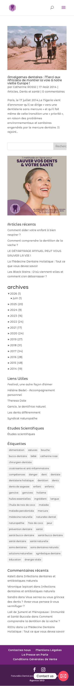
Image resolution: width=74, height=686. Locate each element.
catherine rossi (48, 456)
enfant (37, 486)
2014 (16, 368)
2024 (16, 310)
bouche (45, 450)
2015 (16, 363)
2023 (16, 315)
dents (55, 480)
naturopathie (16, 523)
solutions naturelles (20, 553)
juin (17, 298)
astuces (32, 450)
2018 (16, 345)
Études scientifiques (21, 434)
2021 (16, 327)
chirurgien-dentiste (20, 462)
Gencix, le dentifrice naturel (26, 406)
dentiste (55, 474)
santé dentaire (17, 541)
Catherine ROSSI (24, 87)
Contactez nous (19, 650)
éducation (15, 559)
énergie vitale (33, 559)
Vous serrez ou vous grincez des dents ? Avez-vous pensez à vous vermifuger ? (35, 601)
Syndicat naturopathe (22, 418)
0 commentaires (53, 91)
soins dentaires (18, 547)
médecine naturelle (20, 517)
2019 (16, 339)
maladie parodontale (21, 510)
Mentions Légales (49, 650)
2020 (17, 333)
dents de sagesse (19, 486)
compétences (17, 474)
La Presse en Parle (35, 654)
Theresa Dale (16, 400)
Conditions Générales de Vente (35, 659)
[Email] (63, 676)
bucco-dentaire (18, 456)
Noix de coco (35, 523)
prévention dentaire (20, 529)
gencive (13, 492)
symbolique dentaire (48, 553)
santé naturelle (39, 541)
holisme (41, 492)
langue (54, 498)
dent (44, 474)
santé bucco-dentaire (21, 535)
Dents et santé (29, 91)
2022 (16, 321)
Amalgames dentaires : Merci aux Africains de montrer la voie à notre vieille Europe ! (34, 80)
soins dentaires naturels (44, 547)
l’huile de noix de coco (22, 504)
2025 (16, 304)
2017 (16, 351)
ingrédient (40, 498)
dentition (43, 480)
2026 (15, 293)
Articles (12, 91)
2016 (16, 357)
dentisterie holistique (21, 480)
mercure (43, 510)
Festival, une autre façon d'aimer (29, 384)
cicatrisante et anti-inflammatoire (29, 468)
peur (49, 523)
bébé (33, 456)
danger (33, 474)
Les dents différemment (23, 412)
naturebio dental (46, 517)
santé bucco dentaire (50, 535)
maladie (44, 504)
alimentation (16, 450)
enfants (49, 486)
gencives (27, 492)
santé (39, 529)
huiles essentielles (20, 498)
